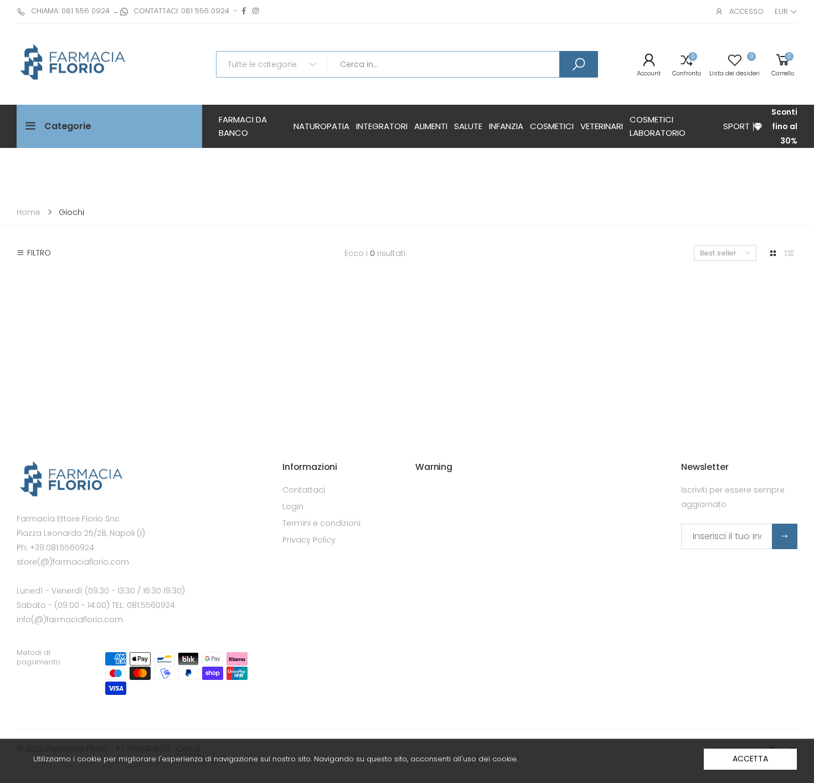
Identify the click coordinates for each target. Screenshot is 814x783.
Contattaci (303, 489)
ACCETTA (750, 758)
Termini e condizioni (321, 523)
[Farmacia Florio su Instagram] (256, 11)
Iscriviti (784, 536)
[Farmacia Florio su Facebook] (244, 11)
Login (292, 506)
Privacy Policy (309, 539)
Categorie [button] (67, 126)
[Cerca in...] (578, 64)
